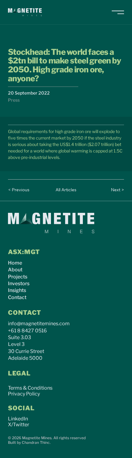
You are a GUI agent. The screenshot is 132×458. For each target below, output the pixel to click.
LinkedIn (18, 419)
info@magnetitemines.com (39, 323)
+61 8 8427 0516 (27, 331)
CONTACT (24, 312)
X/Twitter (18, 425)
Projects (17, 277)
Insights (17, 290)
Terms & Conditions (30, 388)
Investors (18, 283)
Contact (17, 297)
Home (15, 263)
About (15, 270)
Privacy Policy (24, 394)
